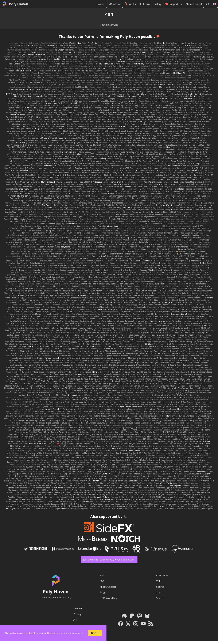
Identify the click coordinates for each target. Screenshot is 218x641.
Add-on (117, 4)
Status (159, 598)
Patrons (91, 36)
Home (103, 575)
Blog (102, 592)
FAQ (102, 581)
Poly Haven (18, 4)
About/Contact (194, 4)
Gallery (157, 4)
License (77, 608)
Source (160, 586)
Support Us (175, 4)
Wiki (158, 581)
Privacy (77, 614)
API (75, 619)
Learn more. (77, 633)
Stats (159, 592)
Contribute (162, 575)
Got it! (95, 633)
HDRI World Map (109, 598)
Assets (101, 4)
